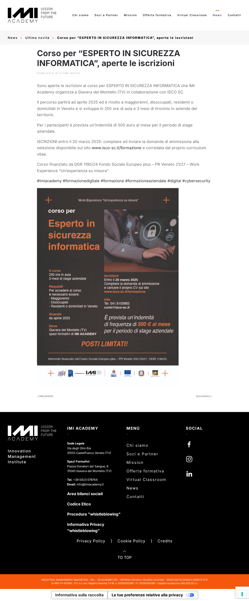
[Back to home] (32, 15)
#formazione (112, 181)
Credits (165, 541)
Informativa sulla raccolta (79, 595)
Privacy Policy (91, 541)
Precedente (46, 396)
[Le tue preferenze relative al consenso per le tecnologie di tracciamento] (242, 594)
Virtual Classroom (192, 15)
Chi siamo (80, 15)
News (217, 15)
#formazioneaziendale (145, 181)
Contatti (234, 15)
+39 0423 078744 (85, 480)
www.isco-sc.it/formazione (116, 147)
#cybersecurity (195, 181)
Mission (130, 15)
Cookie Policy (131, 541)
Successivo (203, 396)
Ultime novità (69, 73)
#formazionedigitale (81, 181)
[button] (124, 551)
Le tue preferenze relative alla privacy (147, 595)
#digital (173, 181)
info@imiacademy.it (90, 484)
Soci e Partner (106, 15)
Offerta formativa (157, 15)
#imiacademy (49, 181)
